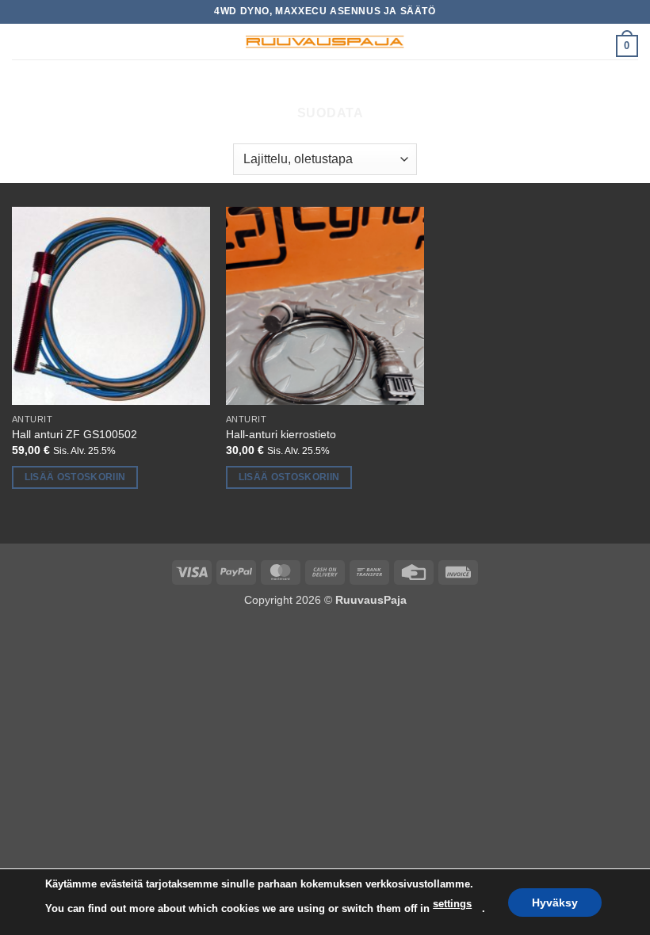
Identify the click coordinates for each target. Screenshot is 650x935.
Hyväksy (555, 901)
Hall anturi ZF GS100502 (74, 434)
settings (452, 904)
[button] (21, 43)
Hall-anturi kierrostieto (281, 434)
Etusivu (208, 85)
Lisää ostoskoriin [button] (75, 477)
